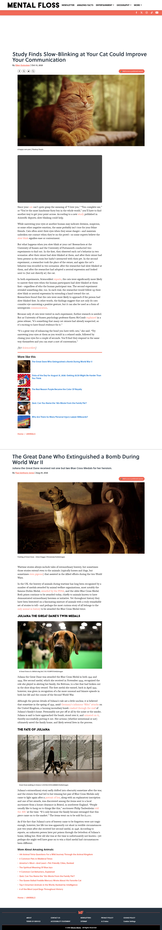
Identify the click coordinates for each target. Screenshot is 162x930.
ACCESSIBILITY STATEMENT (60, 921)
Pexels (41, 149)
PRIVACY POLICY (107, 918)
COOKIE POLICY (129, 918)
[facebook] (136, 13)
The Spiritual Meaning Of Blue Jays (36, 867)
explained (91, 317)
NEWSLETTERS (86, 918)
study (81, 214)
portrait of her (52, 797)
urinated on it (91, 715)
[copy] (33, 71)
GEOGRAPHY (123, 5)
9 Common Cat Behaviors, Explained (37, 871)
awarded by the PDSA (52, 591)
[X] (141, 13)
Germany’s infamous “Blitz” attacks (80, 704)
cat (30, 207)
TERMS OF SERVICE (33, 921)
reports (57, 279)
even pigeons (36, 574)
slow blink (23, 238)
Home (20, 433)
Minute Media (76, 927)
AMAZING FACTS (85, 5)
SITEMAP (84, 921)
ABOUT (29, 918)
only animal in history (29, 609)
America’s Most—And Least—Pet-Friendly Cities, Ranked (46, 863)
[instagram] (147, 13)
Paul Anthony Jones (24, 472)
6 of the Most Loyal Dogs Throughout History (41, 889)
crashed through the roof (82, 708)
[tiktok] (152, 13)
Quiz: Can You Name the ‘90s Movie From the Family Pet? (47, 876)
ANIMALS (30, 433)
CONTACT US (55, 918)
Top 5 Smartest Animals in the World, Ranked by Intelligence (48, 884)
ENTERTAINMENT (104, 5)
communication (39, 308)
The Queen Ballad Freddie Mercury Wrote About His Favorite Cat (50, 880)
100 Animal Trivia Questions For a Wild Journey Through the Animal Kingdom (56, 854)
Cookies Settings (129, 921)
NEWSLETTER (68, 5)
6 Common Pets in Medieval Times (36, 858)
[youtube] (156, 13)
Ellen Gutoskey (22, 65)
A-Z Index (104, 921)
